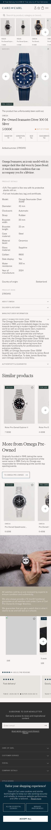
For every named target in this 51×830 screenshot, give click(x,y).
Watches (5, 49)
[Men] (21, 635)
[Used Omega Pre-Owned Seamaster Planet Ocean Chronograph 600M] (38, 27)
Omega (34, 39)
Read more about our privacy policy (25, 732)
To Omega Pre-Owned (14, 475)
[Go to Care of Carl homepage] (12, 8)
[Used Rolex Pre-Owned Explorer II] (8, 27)
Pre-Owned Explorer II (8, 41)
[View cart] (42, 8)
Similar (17, 375)
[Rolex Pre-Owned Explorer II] (19, 425)
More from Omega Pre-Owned (24, 447)
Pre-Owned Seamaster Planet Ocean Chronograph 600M (38, 41)
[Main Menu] (46, 8)
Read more (36, 798)
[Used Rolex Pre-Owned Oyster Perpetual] (23, 27)
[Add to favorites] (32, 388)
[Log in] (35, 8)
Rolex (4, 39)
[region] (25, 686)
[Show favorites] (38, 8)
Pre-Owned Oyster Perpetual (22, 41)
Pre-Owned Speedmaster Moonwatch (15, 527)
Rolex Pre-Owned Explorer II (16, 427)
